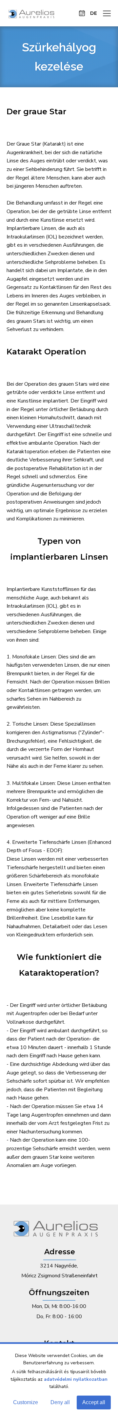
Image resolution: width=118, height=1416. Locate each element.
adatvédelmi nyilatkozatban (76, 1379)
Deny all (60, 1402)
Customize (25, 1402)
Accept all (93, 1402)
